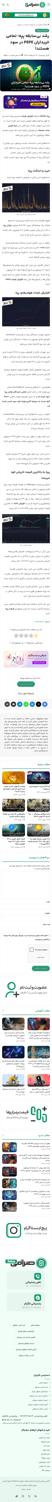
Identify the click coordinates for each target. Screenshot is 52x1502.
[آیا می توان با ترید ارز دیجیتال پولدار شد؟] (13, 1080)
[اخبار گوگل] (26, 694)
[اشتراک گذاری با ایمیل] (13, 704)
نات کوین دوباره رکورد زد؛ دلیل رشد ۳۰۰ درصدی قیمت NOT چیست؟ (39, 841)
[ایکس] (38, 704)
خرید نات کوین (44, 1466)
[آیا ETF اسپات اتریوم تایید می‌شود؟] (38, 777)
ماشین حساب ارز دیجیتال (26, 1337)
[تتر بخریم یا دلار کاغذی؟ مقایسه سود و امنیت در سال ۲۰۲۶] (9, 1183)
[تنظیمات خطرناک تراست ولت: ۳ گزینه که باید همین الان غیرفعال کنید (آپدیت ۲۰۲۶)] (38, 1024)
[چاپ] (7, 704)
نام (48, 902)
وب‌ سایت (46, 924)
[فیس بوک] (44, 704)
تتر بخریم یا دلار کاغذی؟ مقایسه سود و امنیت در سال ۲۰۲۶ (35, 1181)
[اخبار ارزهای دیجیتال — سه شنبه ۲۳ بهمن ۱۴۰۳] (38, 805)
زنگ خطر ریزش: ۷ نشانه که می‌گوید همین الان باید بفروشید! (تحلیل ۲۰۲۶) (35, 1169)
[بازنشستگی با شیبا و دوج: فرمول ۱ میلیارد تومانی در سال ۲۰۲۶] (13, 1024)
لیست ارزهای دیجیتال (26, 1343)
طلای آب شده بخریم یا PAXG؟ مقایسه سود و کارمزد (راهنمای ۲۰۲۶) (35, 1145)
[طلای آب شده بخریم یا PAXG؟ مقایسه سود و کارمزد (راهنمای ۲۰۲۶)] (9, 1147)
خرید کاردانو (45, 1454)
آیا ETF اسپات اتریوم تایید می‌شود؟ (39, 788)
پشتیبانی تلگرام (32, 1304)
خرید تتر (47, 1445)
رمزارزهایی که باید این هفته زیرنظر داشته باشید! (14, 815)
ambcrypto (39, 621)
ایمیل (47, 913)
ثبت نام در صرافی (19, 1325)
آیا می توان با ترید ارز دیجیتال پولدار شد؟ (13, 1090)
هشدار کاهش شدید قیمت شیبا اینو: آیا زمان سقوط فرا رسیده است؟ (14, 789)
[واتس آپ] (26, 704)
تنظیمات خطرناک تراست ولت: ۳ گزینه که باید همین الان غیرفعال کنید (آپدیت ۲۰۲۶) (39, 1035)
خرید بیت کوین (44, 1437)
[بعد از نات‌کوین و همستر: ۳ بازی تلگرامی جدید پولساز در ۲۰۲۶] (9, 1195)
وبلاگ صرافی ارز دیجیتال (39, 24)
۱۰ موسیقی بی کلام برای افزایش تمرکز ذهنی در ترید (39, 1090)
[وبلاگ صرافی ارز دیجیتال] (35, 5)
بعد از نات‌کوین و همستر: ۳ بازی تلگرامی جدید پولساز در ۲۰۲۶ (34, 1193)
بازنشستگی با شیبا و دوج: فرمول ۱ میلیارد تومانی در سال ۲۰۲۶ (14, 1035)
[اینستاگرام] (23, 1496)
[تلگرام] (19, 704)
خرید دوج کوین (44, 1462)
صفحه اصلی (35, 1325)
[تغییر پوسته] (8, 6)
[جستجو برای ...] (3, 6)
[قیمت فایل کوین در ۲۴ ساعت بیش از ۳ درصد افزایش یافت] (13, 830)
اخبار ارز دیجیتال (22, 24)
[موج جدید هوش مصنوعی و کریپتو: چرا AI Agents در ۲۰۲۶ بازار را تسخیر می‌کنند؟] (38, 1052)
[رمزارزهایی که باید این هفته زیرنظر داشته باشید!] (13, 805)
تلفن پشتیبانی (33, 1282)
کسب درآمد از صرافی (26, 1355)
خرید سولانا (46, 1458)
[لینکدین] (32, 704)
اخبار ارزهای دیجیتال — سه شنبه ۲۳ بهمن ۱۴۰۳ (39, 815)
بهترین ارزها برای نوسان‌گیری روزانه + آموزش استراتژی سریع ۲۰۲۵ (13, 1064)
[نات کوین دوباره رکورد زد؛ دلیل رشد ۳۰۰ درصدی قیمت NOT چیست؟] (38, 830)
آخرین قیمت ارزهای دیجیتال (26, 1349)
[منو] (48, 6)
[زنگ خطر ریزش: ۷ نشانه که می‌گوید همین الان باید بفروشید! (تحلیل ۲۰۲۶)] (9, 1172)
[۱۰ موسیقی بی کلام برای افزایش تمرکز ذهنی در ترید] (38, 1080)
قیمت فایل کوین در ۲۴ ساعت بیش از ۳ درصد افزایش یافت (16, 841)
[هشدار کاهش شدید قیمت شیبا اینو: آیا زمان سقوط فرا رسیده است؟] (13, 777)
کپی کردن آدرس (26, 684)
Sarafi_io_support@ (11, 1419)
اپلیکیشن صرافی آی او (26, 1331)
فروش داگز (46, 1470)
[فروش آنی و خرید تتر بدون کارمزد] (26, 15)
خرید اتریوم (45, 1441)
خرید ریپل (46, 1450)
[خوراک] (35, 1496)
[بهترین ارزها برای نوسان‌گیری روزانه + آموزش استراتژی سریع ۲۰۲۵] (13, 1052)
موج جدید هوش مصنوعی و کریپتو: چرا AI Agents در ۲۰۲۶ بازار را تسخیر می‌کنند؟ (39, 1064)
